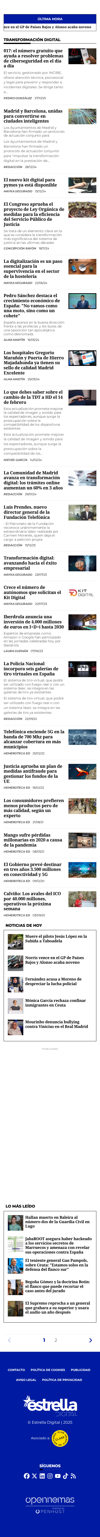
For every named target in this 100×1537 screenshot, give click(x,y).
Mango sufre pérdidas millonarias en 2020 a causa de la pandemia (33, 840)
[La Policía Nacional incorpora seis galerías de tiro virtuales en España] (82, 669)
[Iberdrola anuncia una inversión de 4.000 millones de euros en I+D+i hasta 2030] (82, 622)
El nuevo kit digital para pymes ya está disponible (30, 182)
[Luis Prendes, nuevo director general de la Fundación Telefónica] (82, 512)
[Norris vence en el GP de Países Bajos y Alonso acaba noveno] (15, 963)
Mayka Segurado (18, 191)
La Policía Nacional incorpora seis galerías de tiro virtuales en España (31, 669)
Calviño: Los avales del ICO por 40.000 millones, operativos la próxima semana (32, 901)
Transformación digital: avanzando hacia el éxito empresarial (30, 563)
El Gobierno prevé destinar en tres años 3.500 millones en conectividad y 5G (33, 869)
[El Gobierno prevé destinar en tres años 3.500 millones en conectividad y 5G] (82, 869)
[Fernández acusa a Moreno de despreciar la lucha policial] (15, 984)
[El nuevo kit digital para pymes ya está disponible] (82, 185)
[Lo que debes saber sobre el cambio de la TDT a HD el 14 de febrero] (82, 397)
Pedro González (18, 98)
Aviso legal (26, 1380)
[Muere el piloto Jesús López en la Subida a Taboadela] (15, 941)
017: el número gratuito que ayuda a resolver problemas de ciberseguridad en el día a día (33, 58)
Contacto (16, 1370)
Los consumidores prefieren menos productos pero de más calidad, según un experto (34, 808)
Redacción (13, 167)
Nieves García (16, 460)
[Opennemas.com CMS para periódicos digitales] (50, 1505)
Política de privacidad (62, 1380)
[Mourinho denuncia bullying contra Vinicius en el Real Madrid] (15, 1027)
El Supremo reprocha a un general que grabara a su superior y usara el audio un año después (57, 1307)
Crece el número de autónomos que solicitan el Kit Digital (32, 592)
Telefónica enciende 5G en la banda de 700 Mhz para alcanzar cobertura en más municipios (34, 739)
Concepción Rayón (20, 248)
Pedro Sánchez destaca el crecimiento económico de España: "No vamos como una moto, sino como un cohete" (32, 306)
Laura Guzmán (16, 651)
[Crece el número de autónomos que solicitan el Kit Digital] (82, 593)
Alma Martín (15, 340)
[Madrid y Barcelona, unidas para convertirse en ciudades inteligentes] (82, 116)
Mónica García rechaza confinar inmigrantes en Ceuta (55, 1002)
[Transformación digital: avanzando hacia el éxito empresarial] (82, 563)
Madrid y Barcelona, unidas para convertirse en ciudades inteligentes (33, 116)
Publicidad (80, 1370)
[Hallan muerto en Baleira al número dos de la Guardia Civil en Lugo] (15, 1222)
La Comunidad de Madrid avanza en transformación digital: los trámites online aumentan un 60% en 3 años (33, 480)
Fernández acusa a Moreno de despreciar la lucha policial (53, 981)
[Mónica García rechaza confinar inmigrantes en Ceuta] (15, 1006)
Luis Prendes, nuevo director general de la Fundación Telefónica (27, 512)
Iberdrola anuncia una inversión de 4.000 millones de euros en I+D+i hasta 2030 (34, 622)
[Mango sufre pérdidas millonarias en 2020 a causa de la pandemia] (82, 840)
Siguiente (90, 1340)
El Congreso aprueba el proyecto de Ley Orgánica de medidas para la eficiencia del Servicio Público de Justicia (34, 214)
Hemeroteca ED (17, 753)
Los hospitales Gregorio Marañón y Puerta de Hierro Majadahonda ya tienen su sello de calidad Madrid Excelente (34, 363)
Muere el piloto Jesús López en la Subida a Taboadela (56, 938)
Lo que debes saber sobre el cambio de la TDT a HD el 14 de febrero (33, 397)
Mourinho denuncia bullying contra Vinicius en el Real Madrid (56, 1024)
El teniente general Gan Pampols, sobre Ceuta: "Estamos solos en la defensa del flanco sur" (56, 1265)
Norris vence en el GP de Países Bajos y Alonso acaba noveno (54, 960)
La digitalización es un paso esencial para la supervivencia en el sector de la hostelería (33, 268)
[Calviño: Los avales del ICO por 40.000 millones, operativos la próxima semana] (82, 899)
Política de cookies (48, 1370)
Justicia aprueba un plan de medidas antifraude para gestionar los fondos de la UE (33, 773)
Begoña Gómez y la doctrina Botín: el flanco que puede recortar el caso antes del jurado (57, 1286)
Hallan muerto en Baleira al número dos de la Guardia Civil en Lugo (57, 1222)
